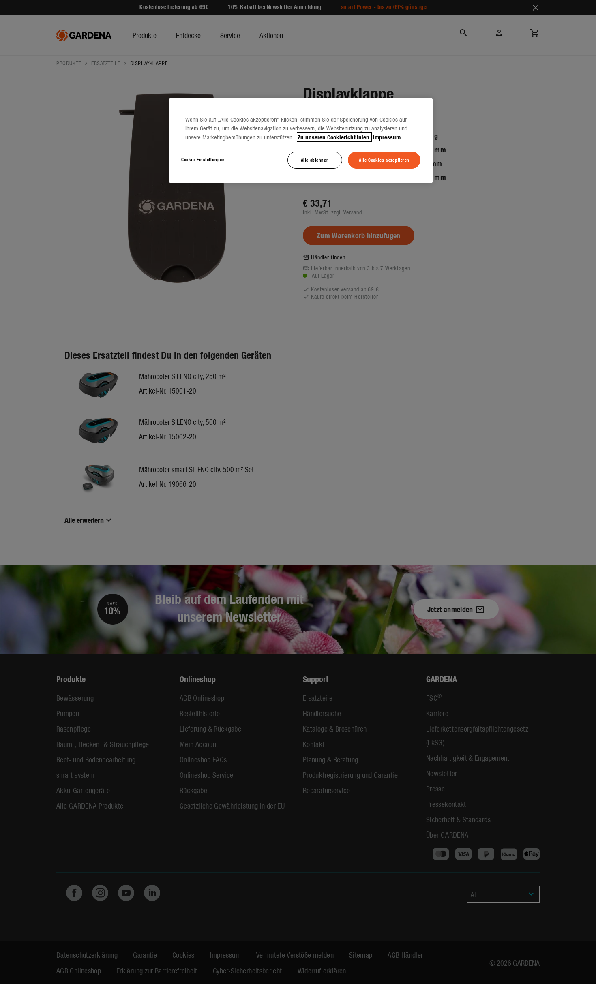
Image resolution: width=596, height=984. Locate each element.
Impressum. (387, 137)
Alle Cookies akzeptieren (384, 159)
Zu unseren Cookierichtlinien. (334, 137)
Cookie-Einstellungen (203, 159)
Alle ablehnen (315, 159)
